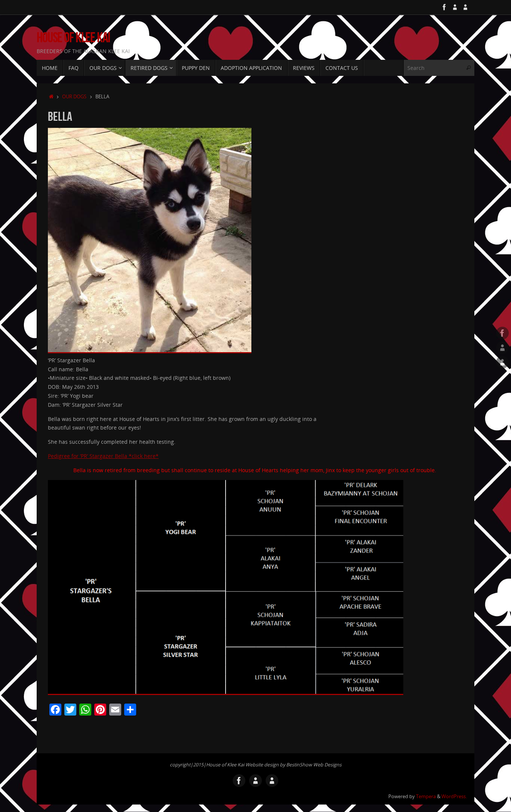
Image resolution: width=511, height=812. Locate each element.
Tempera (426, 796)
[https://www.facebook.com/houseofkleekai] (444, 7)
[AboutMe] (455, 7)
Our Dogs (74, 96)
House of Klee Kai (73, 37)
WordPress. (454, 796)
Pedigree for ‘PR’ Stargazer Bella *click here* (103, 455)
